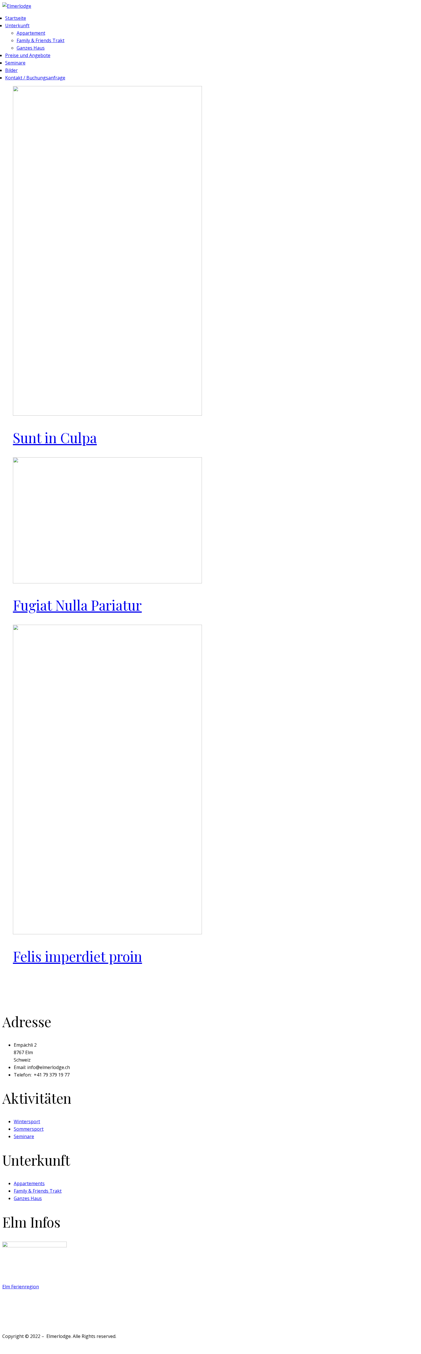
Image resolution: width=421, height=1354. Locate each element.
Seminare (15, 63)
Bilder (11, 70)
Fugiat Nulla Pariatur (77, 605)
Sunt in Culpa (55, 437)
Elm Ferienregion (20, 1286)
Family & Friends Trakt (40, 40)
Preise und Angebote (27, 55)
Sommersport (29, 1129)
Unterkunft (17, 25)
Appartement (31, 33)
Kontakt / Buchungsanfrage (35, 78)
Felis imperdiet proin (77, 956)
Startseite (15, 18)
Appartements (29, 1183)
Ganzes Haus (31, 48)
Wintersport (27, 1121)
